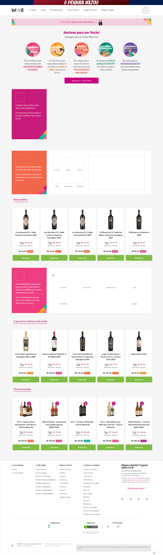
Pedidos (62, 473)
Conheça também (91, 465)
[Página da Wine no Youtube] (148, 499)
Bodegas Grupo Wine (91, 483)
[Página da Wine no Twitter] (132, 499)
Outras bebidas (17, 473)
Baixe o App (107, 9)
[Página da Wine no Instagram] (140, 499)
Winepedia (87, 504)
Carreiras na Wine (90, 469)
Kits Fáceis (73, 9)
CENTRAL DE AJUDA (135, 488)
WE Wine (86, 497)
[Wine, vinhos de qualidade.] (13, 545)
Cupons (62, 490)
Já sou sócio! (77, 22)
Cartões (62, 476)
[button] (145, 10)
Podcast (86, 500)
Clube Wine (41, 465)
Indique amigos (41, 473)
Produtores (56, 9)
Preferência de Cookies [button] (92, 514)
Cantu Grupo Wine (90, 507)
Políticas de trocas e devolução (133, 478)
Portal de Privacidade (91, 511)
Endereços (63, 480)
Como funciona (41, 469)
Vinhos (14, 469)
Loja (43, 9)
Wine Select (87, 494)
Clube (33, 9)
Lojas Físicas (90, 9)
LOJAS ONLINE (17, 465)
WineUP (86, 490)
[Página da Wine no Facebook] (124, 499)
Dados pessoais (65, 469)
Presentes (63, 494)
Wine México (88, 480)
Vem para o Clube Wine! (81, 80)
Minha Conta (65, 465)
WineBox (43, 476)
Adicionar (26, 258)
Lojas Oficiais (88, 473)
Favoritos (62, 487)
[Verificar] (91, 528)
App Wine (87, 487)
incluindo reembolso (142, 480)
